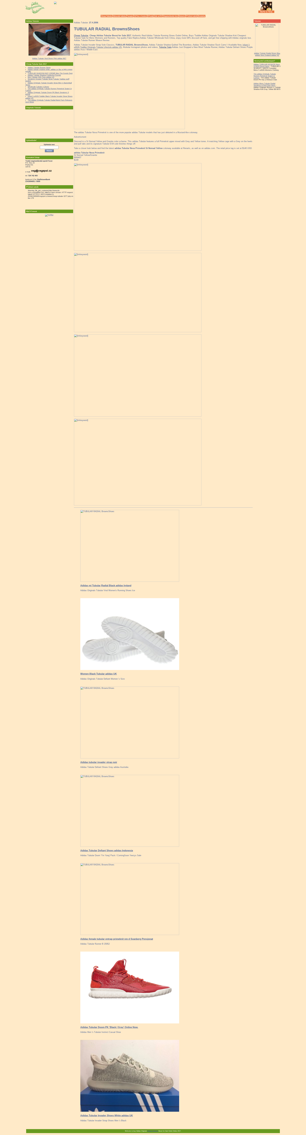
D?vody (150, 16)
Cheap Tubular (106, 16)
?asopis (130, 16)
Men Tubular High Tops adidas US (41, 77)
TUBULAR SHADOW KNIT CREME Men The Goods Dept (50, 73)
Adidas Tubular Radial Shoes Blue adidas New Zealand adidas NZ (267, 54)
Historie (182, 16)
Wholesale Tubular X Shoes (38, 87)
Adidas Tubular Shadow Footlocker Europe (44, 75)
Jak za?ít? (158, 16)
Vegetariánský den (170, 16)
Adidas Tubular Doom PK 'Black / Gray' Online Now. (109, 1027)
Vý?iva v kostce (140, 16)
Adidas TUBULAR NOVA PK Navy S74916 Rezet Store (267, 65)
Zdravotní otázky (119, 16)
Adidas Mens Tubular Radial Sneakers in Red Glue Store (264, 84)
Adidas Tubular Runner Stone (39, 67)
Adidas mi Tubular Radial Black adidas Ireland (105, 585)
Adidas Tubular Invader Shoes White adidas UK (106, 1115)
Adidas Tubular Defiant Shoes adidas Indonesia (106, 850)
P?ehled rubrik (191, 16)
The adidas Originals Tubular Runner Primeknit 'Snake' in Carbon (265, 76)
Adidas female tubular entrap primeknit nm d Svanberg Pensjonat (116, 939)
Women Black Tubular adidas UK (98, 673)
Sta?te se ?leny (266, 12)
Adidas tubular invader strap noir (98, 762)
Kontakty (201, 16)
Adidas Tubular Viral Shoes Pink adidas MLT (49, 58)
